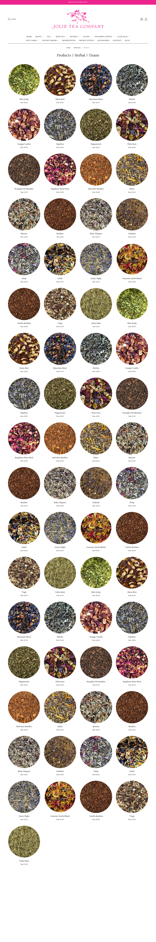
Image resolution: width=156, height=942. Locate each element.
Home (29, 37)
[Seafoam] (132, 214)
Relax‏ (132, 189)
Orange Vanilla (24, 144)
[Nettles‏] (132, 80)
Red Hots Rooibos (96, 189)
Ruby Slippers (96, 233)
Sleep (24, 278)
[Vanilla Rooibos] (24, 304)
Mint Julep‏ (24, 99)
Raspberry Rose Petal (60, 189)
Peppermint (96, 144)
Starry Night (96, 278)
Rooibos (60, 233)
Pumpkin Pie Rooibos (24, 189)
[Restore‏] (24, 214)
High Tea (60, 37)
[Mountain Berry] (96, 80)
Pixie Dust (132, 144)
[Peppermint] (96, 125)
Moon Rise (60, 99)
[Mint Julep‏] (24, 80)
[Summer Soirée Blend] (132, 259)
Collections (77, 48)
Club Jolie (122, 37)
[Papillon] (60, 125)
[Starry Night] (96, 259)
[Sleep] (24, 259)
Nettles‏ (132, 99)
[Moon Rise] (60, 80)
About (38, 37)
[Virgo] (60, 304)
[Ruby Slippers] (96, 214)
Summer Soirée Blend (132, 278)
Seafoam (132, 233)
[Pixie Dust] (132, 125)
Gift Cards (31, 40)
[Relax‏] (132, 169)
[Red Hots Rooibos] (96, 169)
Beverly (74, 37)
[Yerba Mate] (96, 304)
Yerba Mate (96, 323)
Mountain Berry (96, 99)
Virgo (60, 323)
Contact (117, 40)
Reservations (69, 40)
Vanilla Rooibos (24, 323)
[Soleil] (60, 259)
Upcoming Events (103, 37)
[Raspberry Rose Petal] (60, 169)
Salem (86, 37)
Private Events (86, 40)
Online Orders (49, 40)
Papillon (60, 144)
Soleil (60, 278)
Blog (127, 40)
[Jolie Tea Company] (78, 19)
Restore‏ (24, 233)
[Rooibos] (60, 214)
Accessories (103, 40)
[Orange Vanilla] (24, 125)
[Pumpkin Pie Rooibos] (24, 169)
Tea (49, 37)
